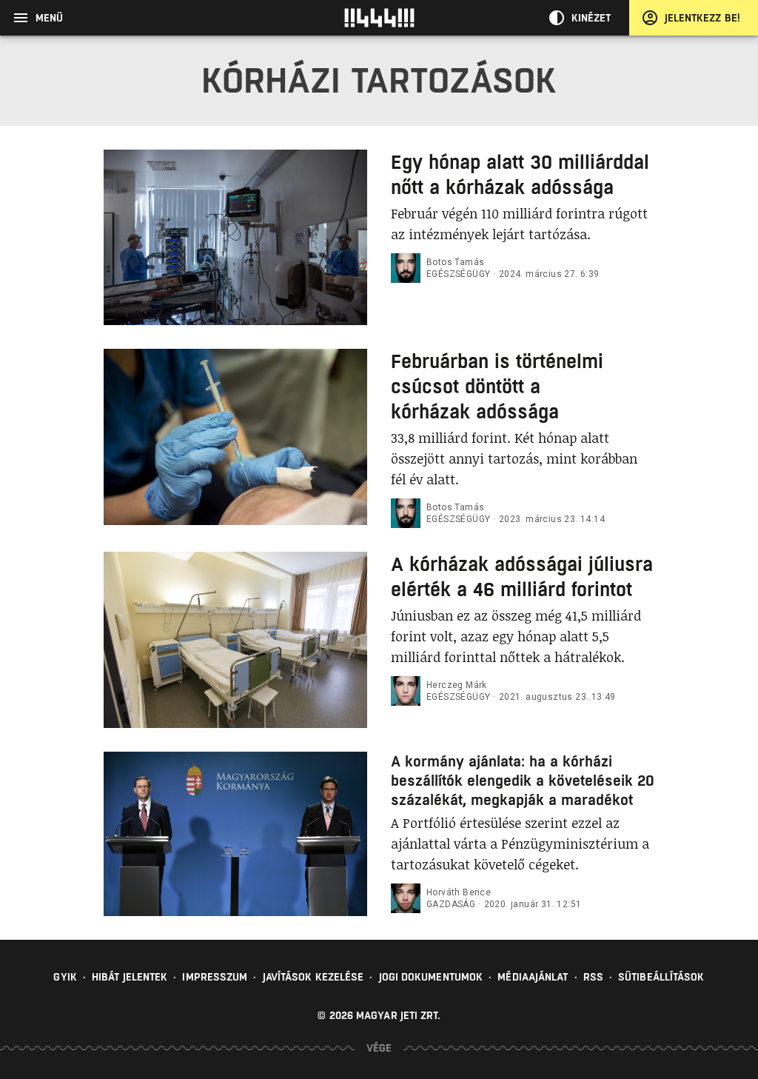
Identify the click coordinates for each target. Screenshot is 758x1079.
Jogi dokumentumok (431, 977)
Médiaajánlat (532, 977)
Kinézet (591, 18)
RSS (593, 977)
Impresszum (214, 977)
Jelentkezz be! (702, 18)
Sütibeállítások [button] (661, 977)
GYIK (64, 977)
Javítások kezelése (313, 977)
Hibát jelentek (129, 977)
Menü (49, 18)
